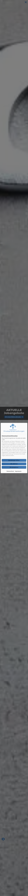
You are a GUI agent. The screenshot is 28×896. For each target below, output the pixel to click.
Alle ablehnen (14, 464)
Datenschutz (10, 471)
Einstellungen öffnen (14, 460)
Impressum (18, 471)
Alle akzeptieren (14, 467)
